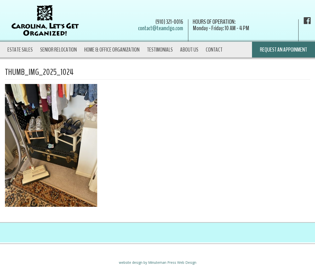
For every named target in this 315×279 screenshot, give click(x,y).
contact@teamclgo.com (160, 28)
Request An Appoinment (283, 50)
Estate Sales (20, 50)
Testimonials (160, 50)
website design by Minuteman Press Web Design (157, 262)
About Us (189, 50)
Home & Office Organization (112, 50)
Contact (214, 50)
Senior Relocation (58, 50)
